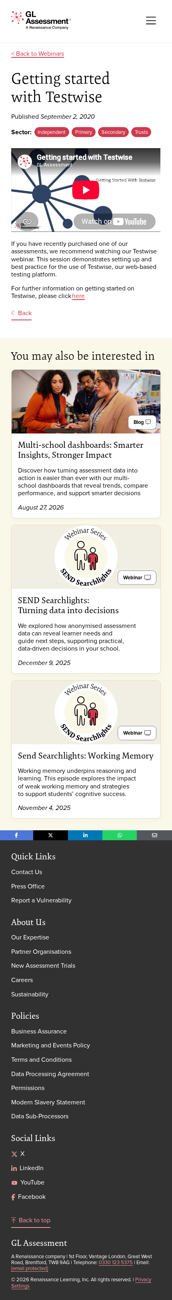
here (78, 295)
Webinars (51, 53)
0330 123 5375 (116, 1262)
